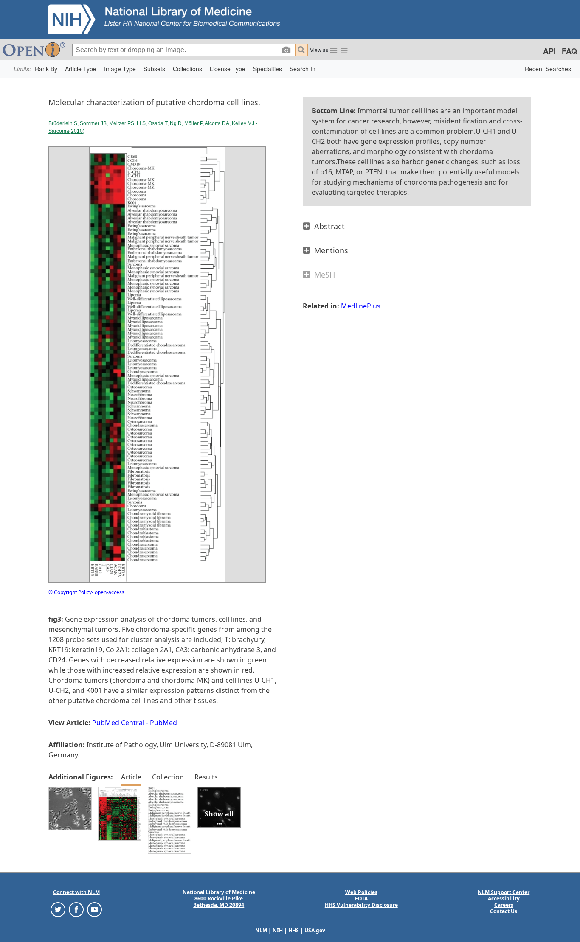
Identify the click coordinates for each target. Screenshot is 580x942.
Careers (503, 904)
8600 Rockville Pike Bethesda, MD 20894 (218, 901)
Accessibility (504, 898)
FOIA (361, 898)
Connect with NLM (76, 892)
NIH (278, 930)
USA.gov (314, 930)
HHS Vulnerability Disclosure (361, 904)
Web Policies (361, 892)
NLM (261, 930)
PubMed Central (118, 722)
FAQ (569, 50)
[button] (46, 69)
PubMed (163, 722)
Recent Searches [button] (548, 68)
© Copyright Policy (70, 592)
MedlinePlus (360, 306)
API (549, 50)
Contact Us (503, 911)
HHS (293, 930)
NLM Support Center (503, 892)
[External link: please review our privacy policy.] (58, 909)
